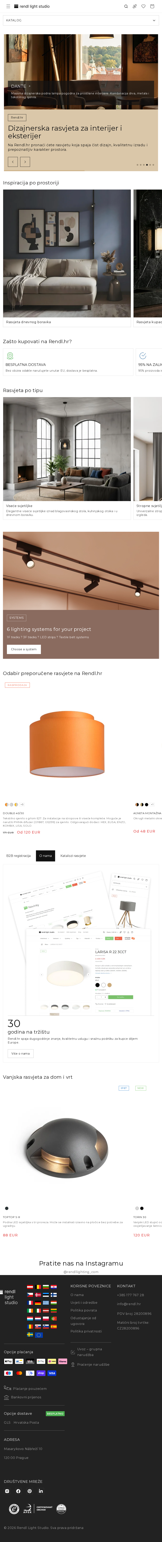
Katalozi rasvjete (73, 856)
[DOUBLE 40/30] (67, 744)
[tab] (137, 165)
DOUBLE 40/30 (13, 813)
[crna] (146, 804)
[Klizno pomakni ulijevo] (13, 162)
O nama (45, 856)
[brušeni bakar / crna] (137, 804)
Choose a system (24, 649)
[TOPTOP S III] (67, 1148)
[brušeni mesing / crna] (142, 804)
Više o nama (20, 1053)
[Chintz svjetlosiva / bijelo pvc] (11, 804)
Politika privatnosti (86, 1331)
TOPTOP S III (11, 1217)
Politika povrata (84, 1310)
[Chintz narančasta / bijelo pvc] (6, 804)
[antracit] (6, 1208)
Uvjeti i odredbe (84, 1303)
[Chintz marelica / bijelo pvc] (16, 804)
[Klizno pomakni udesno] (25, 162)
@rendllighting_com (81, 1272)
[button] (8, 6)
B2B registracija (18, 856)
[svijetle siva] (137, 1208)
